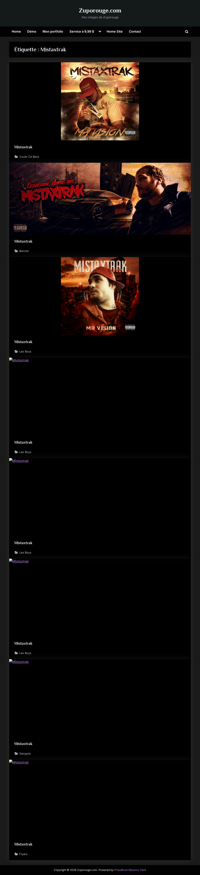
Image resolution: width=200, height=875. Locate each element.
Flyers (23, 854)
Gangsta (25, 753)
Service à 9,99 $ (82, 31)
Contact (135, 31)
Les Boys (25, 351)
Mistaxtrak (23, 147)
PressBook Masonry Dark (130, 869)
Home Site (115, 31)
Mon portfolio (53, 31)
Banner (24, 251)
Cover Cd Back (29, 156)
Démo (31, 31)
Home (16, 31)
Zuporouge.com (100, 10)
